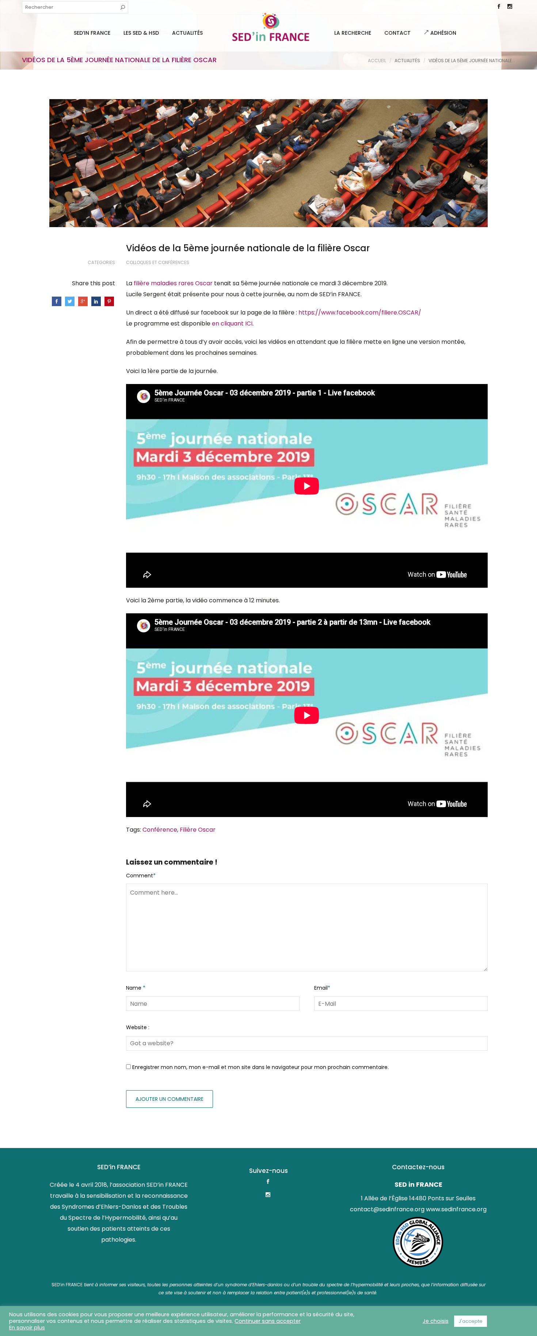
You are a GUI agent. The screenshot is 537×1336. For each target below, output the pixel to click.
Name (135, 987)
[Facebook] (498, 7)
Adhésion (442, 33)
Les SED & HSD (141, 33)
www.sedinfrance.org (456, 1209)
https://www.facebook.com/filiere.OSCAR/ (359, 312)
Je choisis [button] (436, 1321)
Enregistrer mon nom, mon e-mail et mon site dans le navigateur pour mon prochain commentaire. (260, 1067)
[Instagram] (509, 7)
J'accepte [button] (470, 1321)
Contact (397, 33)
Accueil (377, 60)
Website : (137, 1027)
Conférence (159, 829)
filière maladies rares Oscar (173, 283)
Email (322, 987)
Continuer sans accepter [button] (268, 1321)
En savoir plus (27, 1327)
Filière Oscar (198, 829)
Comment (141, 875)
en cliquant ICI (232, 323)
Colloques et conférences (157, 262)
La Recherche (352, 33)
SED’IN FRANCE (92, 33)
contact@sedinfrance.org (387, 1209)
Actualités (187, 33)
